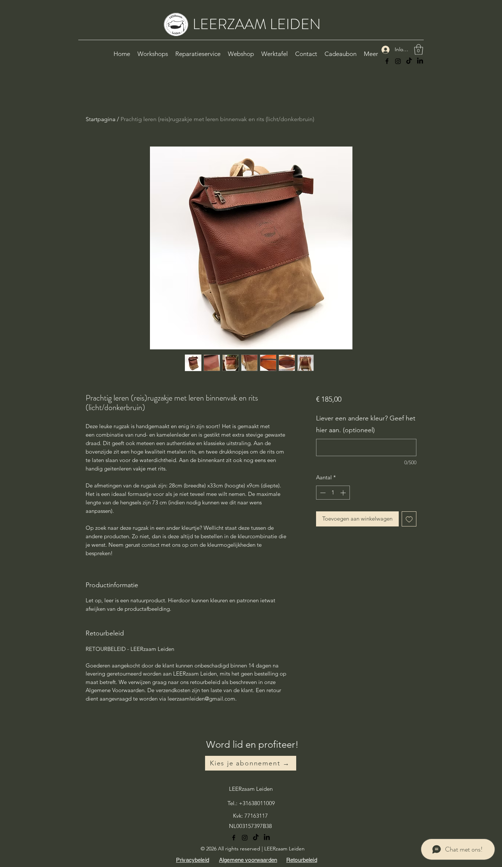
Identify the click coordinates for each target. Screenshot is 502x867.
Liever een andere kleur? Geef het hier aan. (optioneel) (365, 424)
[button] (418, 49)
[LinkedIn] (420, 61)
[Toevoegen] (409, 518)
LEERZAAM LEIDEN (257, 24)
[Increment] (344, 493)
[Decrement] (322, 493)
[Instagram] (398, 61)
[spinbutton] (333, 493)
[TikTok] (409, 61)
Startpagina (100, 119)
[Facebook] (387, 61)
